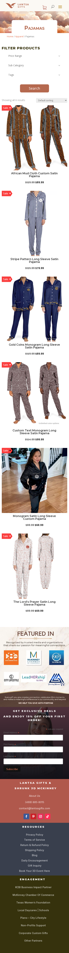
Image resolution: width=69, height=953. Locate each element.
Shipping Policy (34, 850)
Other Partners (33, 940)
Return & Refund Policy (34, 845)
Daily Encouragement (34, 860)
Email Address (11, 732)
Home (10, 36)
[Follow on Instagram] (40, 816)
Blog (34, 855)
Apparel (19, 36)
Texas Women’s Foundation (33, 902)
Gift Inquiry (34, 865)
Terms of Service (34, 839)
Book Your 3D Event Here (34, 870)
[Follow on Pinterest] (33, 816)
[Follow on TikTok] (47, 816)
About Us (34, 795)
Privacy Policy (34, 834)
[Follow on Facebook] (26, 816)
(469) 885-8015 (34, 802)
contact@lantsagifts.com (34, 808)
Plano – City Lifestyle (33, 917)
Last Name (10, 756)
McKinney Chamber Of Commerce (33, 894)
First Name (10, 744)
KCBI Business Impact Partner (33, 887)
